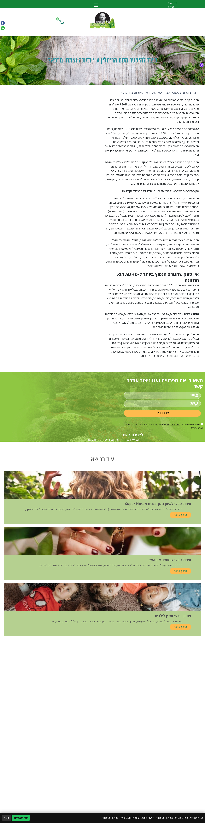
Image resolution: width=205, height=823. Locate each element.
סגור (6, 818)
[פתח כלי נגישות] (201, 65)
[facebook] (3, 23)
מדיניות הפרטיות (173, 424)
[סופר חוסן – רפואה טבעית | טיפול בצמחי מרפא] (102, 20)
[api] (3, 28)
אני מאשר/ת (21, 818)
